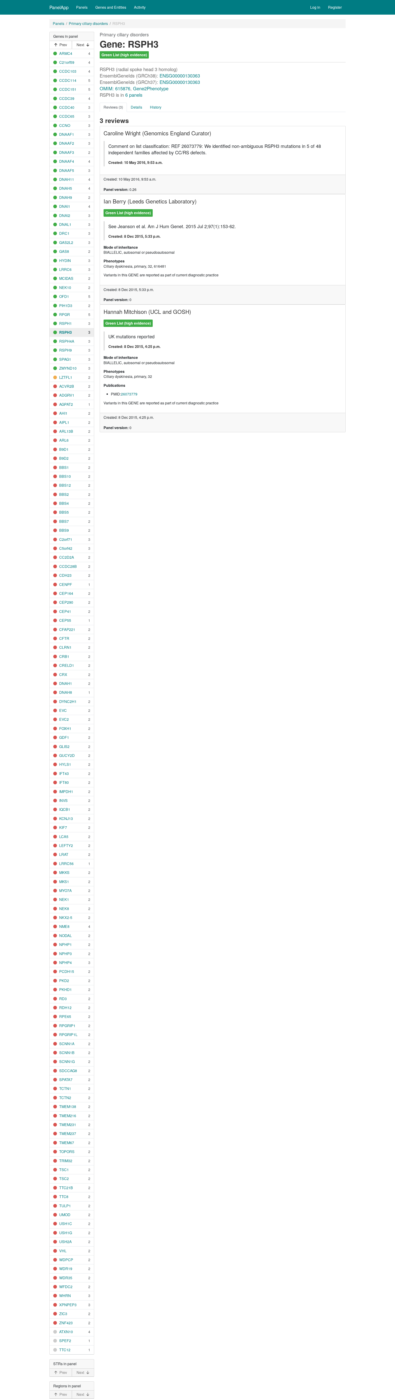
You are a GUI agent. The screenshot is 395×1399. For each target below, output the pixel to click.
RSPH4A (66, 341)
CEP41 (65, 611)
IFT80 (64, 782)
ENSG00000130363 (180, 75)
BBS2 (64, 494)
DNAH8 (65, 692)
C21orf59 (66, 62)
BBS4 (64, 503)
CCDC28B (68, 566)
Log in (315, 7)
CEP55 (65, 620)
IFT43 (64, 773)
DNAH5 (65, 188)
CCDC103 (67, 71)
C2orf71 (65, 539)
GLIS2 (64, 746)
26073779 (129, 394)
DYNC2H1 (68, 701)
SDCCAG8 (68, 1070)
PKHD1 (65, 989)
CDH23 (65, 575)
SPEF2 (65, 1340)
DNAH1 (65, 683)
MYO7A (65, 890)
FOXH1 (65, 728)
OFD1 (64, 296)
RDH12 (65, 1007)
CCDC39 (66, 98)
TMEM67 (66, 1142)
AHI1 (63, 413)
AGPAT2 (66, 404)
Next (80, 44)
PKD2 (64, 980)
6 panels (133, 94)
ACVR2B (66, 386)
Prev (63, 44)
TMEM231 (67, 1124)
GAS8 (64, 251)
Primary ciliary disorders (88, 23)
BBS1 (64, 467)
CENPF (65, 584)
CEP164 (66, 593)
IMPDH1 (66, 791)
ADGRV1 (66, 395)
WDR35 (65, 1277)
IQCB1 (64, 809)
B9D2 (64, 458)
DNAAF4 (66, 161)
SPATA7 (65, 1079)
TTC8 (63, 1196)
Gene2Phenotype (150, 88)
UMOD (64, 1214)
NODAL (65, 935)
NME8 (64, 926)
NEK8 (64, 908)
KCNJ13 (66, 818)
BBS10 (65, 476)
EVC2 (64, 719)
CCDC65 (66, 116)
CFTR (64, 638)
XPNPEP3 (68, 1304)
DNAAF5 (66, 170)
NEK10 (65, 287)
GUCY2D (67, 755)
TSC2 (64, 1178)
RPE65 (65, 1016)
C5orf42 (65, 548)
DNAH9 (65, 197)
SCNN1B (67, 1052)
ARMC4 (65, 53)
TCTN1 (65, 1088)
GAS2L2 (66, 242)
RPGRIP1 (67, 1025)
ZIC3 (63, 1313)
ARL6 (64, 440)
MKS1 (64, 881)
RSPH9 (65, 350)
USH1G (65, 1232)
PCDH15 (66, 971)
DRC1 (64, 233)
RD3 (63, 998)
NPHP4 (65, 962)
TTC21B (66, 1187)
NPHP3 (65, 953)
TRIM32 (65, 1160)
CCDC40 (66, 107)
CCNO (64, 125)
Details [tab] (136, 107)
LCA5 (63, 836)
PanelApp (59, 7)
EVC (63, 710)
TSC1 (64, 1169)
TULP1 (65, 1205)
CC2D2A (66, 557)
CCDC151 (67, 89)
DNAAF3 (66, 152)
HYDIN (65, 260)
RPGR (64, 314)
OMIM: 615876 (115, 88)
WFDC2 (65, 1286)
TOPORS (67, 1151)
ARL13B (66, 431)
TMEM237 (67, 1133)
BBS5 (64, 512)
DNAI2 (64, 215)
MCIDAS (66, 278)
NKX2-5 (65, 917)
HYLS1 (65, 764)
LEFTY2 (66, 845)
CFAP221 (67, 629)
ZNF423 (66, 1322)
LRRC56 (66, 863)
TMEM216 (67, 1115)
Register (335, 7)
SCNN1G (67, 1061)
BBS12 (65, 485)
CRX (63, 674)
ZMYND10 (68, 368)
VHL (63, 1250)
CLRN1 (65, 647)
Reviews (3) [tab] (113, 107)
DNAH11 (66, 179)
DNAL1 (65, 224)
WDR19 (65, 1268)
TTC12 (64, 1349)
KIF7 (63, 827)
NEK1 (64, 899)
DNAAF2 (66, 143)
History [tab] (155, 107)
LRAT (63, 854)
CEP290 (66, 602)
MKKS (64, 872)
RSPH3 (65, 332)
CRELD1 (66, 665)
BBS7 (64, 521)
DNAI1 (64, 206)
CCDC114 (67, 80)
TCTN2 (65, 1097)
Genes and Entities (110, 7)
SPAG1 (65, 359)
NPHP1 (65, 944)
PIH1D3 (65, 305)
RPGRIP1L (68, 1034)
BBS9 (64, 530)
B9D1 (64, 449)
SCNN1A (67, 1043)
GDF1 (64, 737)
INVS (63, 800)
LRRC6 (65, 269)
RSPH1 (65, 323)
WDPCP (66, 1259)
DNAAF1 (66, 134)
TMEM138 (67, 1106)
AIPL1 (64, 422)
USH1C (65, 1223)
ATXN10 (66, 1331)
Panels (82, 7)
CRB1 (64, 656)
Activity (140, 7)
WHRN (65, 1295)
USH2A (65, 1241)
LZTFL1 (65, 377)
